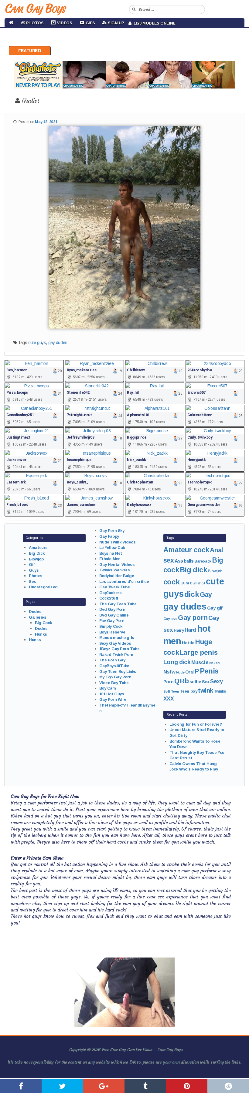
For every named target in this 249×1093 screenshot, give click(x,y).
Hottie (188, 642)
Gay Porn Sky (111, 530)
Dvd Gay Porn (112, 609)
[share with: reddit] (228, 1086)
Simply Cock (110, 626)
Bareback (202, 561)
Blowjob (36, 559)
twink (205, 690)
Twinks (220, 691)
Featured (29, 50)
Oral (189, 672)
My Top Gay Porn (115, 677)
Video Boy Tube (114, 682)
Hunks (41, 634)
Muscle (199, 662)
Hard (190, 630)
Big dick (193, 570)
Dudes (35, 611)
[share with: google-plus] (103, 1086)
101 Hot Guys (111, 694)
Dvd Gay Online (114, 615)
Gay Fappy (109, 536)
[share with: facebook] (21, 1086)
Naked (214, 663)
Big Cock (43, 622)
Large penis (198, 652)
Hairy (179, 630)
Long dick (176, 662)
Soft (166, 691)
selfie (195, 681)
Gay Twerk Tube (114, 587)
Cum (184, 583)
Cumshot (197, 583)
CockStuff (108, 598)
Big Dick (37, 553)
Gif (32, 564)
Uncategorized (43, 587)
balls (189, 561)
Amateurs (38, 547)
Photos (35, 575)
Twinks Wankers (114, 570)
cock (171, 582)
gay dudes (57, 342)
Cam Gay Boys (35, 8)
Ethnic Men (110, 559)
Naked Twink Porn (116, 654)
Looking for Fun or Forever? (195, 724)
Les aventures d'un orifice (124, 581)
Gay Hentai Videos (117, 564)
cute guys (37, 342)
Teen (175, 691)
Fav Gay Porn (111, 620)
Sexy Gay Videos (115, 643)
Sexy (216, 681)
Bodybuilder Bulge (116, 575)
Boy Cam (107, 688)
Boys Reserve (112, 632)
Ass (179, 560)
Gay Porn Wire (113, 699)
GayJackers (110, 592)
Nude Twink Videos (117, 542)
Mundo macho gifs (116, 637)
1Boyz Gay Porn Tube (119, 649)
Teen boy (188, 691)
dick (191, 594)
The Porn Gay (112, 660)
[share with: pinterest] (187, 1086)
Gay (206, 594)
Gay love (170, 618)
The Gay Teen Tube (118, 604)
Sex (32, 581)
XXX (168, 699)
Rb (184, 681)
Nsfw (169, 672)
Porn (168, 681)
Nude (180, 672)
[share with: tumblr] (145, 1086)
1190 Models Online (153, 23)
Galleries (37, 617)
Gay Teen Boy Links (117, 671)
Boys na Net (110, 553)
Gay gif (215, 607)
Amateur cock (186, 550)
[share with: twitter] (62, 1086)
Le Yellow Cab (112, 547)
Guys (34, 570)
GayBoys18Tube (114, 665)
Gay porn (193, 617)
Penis (209, 671)
